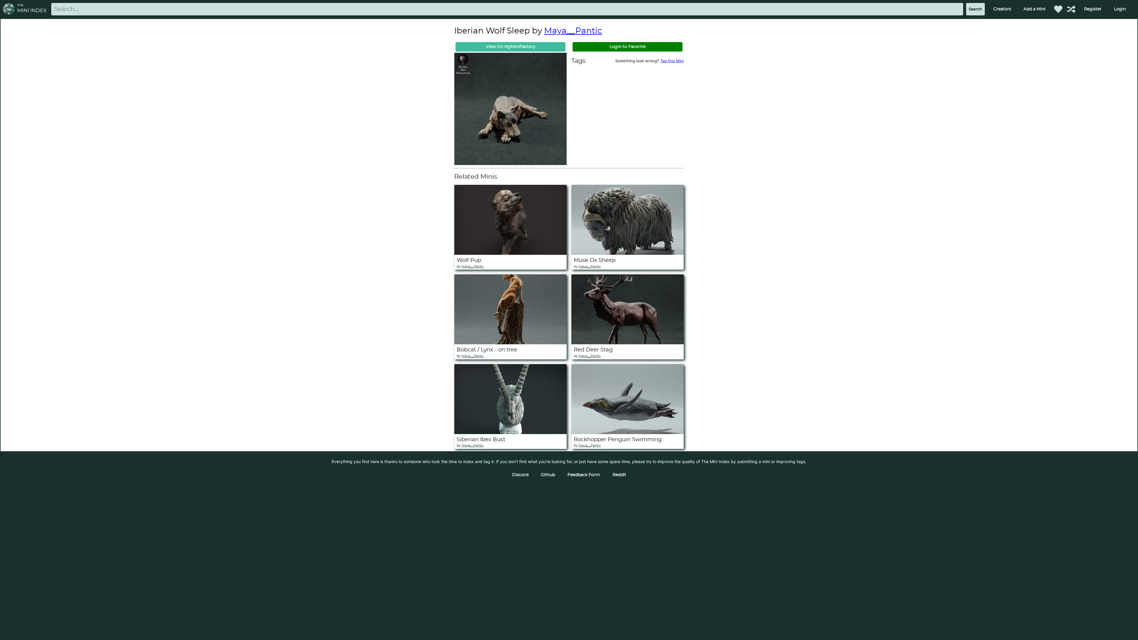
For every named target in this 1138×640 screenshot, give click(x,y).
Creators (1002, 9)
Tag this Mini (672, 60)
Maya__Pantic (573, 31)
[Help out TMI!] (1071, 9)
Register (1093, 9)
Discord (520, 475)
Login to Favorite (627, 47)
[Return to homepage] (10, 9)
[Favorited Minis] (1058, 9)
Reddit (619, 475)
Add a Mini (1035, 9)
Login (1120, 9)
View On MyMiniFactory (511, 47)
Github (548, 475)
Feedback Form (584, 475)
